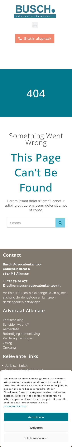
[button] (35, 25)
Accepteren (36, 417)
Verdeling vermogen (18, 338)
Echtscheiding (13, 320)
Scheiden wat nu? (16, 324)
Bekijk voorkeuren (36, 438)
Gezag (7, 343)
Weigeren (36, 427)
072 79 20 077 (17, 281)
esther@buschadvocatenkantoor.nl (33, 285)
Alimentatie (11, 329)
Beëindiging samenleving (21, 334)
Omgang (9, 347)
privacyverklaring (15, 406)
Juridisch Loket (16, 365)
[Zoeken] (60, 222)
